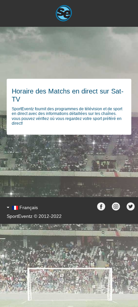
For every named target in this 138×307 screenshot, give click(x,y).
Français (28, 207)
